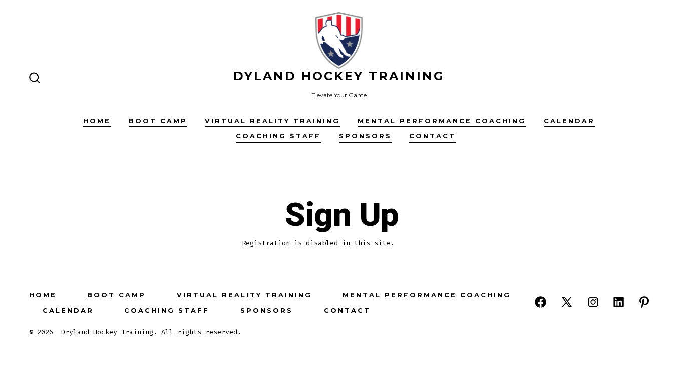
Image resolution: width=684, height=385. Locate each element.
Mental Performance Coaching (442, 121)
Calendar (569, 121)
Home (97, 121)
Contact (432, 136)
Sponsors (365, 136)
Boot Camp (158, 121)
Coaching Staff (278, 136)
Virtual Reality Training (272, 121)
